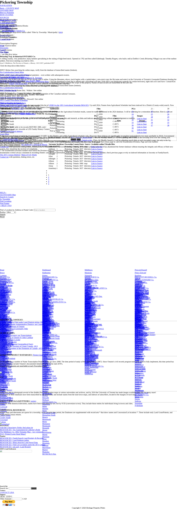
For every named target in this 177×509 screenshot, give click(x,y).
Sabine (137, 310)
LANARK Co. (48, 296)
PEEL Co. (88, 299)
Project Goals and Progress (43, 355)
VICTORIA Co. (141, 291)
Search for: (4, 488)
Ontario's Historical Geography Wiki (14, 329)
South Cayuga (90, 331)
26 (168, 114)
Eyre (2, 391)
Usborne (138, 316)
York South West (141, 335)
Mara (44, 337)
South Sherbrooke (91, 367)
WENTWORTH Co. (143, 349)
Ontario (87, 284)
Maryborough (47, 350)
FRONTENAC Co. (7, 299)
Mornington (46, 432)
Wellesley (138, 345)
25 (152, 114)
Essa (1, 380)
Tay (136, 313)
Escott (2, 374)
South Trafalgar (90, 372)
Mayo (44, 363)
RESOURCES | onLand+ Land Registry (15, 447)
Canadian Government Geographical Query (16, 344)
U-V (136, 309)
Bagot (2, 313)
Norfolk (88, 278)
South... (88, 317)
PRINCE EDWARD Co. (144, 280)
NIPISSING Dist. (91, 283)
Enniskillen (4, 363)
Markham (46, 344)
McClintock (46, 367)
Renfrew (138, 275)
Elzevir (2, 357)
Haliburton (46, 273)
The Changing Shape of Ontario (12, 326)
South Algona (90, 324)
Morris (44, 435)
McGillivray (47, 374)
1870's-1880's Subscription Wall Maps (14, 78)
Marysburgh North (49, 352)
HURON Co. (47, 288)
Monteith (45, 428)
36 (133, 125)
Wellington (139, 292)
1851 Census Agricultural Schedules (14, 100)
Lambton (45, 287)
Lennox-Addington (49, 295)
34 (152, 123)
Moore (44, 430)
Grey (2, 298)
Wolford (138, 384)
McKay (45, 376)
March (44, 339)
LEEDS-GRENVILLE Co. (52, 299)
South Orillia (89, 361)
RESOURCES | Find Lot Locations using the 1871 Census (22, 445)
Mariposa (45, 341)
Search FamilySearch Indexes (11, 131)
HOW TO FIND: (6, 15)
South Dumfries (91, 341)
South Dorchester (91, 339)
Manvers (45, 335)
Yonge (137, 326)
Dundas (3, 281)
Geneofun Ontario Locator (10, 340)
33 (133, 123)
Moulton (45, 441)
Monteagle (46, 426)
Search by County (7, 197)
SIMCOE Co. (140, 285)
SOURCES (4, 17)
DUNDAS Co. (6, 288)
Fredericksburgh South (51, 338)
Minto (44, 411)
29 (168, 117)
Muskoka (88, 273)
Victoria (138, 284)
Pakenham (89, 319)
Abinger (3, 310)
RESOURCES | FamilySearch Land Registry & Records (21, 438)
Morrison (45, 437)
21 (133, 111)
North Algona (90, 310)
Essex (2, 289)
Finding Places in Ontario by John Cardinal (16, 338)
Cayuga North (47, 281)
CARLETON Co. (7, 283)
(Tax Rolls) (4, 52)
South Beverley (90, 326)
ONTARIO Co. (91, 291)
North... (88, 303)
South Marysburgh (92, 354)
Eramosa (3, 367)
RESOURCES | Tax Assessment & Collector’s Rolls (20, 430)
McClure (45, 370)
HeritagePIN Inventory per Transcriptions (16, 335)
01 (133, 131)
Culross (3, 422)
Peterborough (90, 298)
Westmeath (139, 352)
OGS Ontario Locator (8, 342)
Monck (45, 417)
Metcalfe (45, 398)
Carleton (3, 275)
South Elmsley (90, 346)
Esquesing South (6, 378)
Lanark (45, 289)
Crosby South (5, 418)
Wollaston (138, 386)
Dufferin (3, 278)
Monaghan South (48, 415)
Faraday (45, 310)
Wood (137, 388)
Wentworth (139, 295)
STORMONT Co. (142, 288)
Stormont (138, 281)
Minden (45, 409)
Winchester (139, 378)
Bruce (2, 273)
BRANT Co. (5, 277)
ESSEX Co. (4, 296)
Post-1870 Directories (8, 90)
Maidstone (46, 328)
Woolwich (139, 395)
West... (137, 311)
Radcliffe (88, 321)
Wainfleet (138, 321)
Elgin (2, 287)
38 (168, 125)
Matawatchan (47, 357)
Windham (138, 380)
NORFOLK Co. (91, 285)
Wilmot (137, 375)
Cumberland (4, 424)
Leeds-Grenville (48, 292)
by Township (5, 199)
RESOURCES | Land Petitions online (14, 440)
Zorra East (139, 339)
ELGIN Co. (4, 294)
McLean (45, 383)
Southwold (89, 374)
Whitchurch (139, 360)
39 (133, 128)
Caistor (2, 316)
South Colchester (91, 335)
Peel (86, 292)
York (136, 298)
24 (133, 114)
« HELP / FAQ (6, 206)
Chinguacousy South (8, 381)
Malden (45, 333)
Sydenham (139, 406)
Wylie (137, 397)
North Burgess (90, 315)
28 (152, 117)
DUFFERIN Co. (6, 285)
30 (133, 120)
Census (3, 50)
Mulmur (45, 445)
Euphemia (4, 387)
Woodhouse (139, 391)
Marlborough (47, 346)
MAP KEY (4, 20)
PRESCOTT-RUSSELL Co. (146, 277)
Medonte (45, 389)
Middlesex (89, 270)
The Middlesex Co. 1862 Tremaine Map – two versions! (21, 432)
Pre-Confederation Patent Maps (12, 72)
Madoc (45, 326)
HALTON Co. (48, 283)
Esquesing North (6, 376)
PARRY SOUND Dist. (93, 296)
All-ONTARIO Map (8, 195)
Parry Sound (89, 289)
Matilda (45, 361)
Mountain (46, 443)
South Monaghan (91, 357)
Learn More (4, 134)
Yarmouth (138, 324)
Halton (44, 275)
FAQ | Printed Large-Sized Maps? (13, 434)
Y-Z (136, 317)
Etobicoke (4, 385)
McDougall (46, 372)
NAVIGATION (6, 5)
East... (2, 314)
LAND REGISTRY (8, 23)
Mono (44, 422)
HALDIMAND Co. (50, 277)
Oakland (88, 316)
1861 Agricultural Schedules (11, 103)
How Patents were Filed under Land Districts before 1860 (22, 322)
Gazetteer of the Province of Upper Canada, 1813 (19, 346)
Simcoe (137, 278)
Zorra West (139, 341)
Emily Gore (4, 361)
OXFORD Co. (90, 294)
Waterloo (138, 287)
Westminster (139, 354)
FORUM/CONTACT (8, 26)
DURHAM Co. (6, 291)
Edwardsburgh (5, 331)
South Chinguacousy (93, 333)
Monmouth (46, 419)
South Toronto (90, 370)
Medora (45, 391)
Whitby (137, 356)
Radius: (3, 212)
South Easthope (91, 344)
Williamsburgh (140, 371)
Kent (44, 284)
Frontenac (4, 292)
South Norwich (90, 359)
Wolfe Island (139, 382)
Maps (2, 46)
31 (152, 120)
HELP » (3, 193)
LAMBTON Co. (48, 294)
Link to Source (96, 147)
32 (168, 120)
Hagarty (45, 316)
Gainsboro (46, 313)
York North (139, 331)
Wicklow (138, 362)
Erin (1, 370)
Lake (44, 321)
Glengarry (4, 295)
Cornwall (3, 407)
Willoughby (139, 373)
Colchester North (6, 398)
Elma (2, 350)
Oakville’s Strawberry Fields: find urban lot (16, 428)
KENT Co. (46, 291)
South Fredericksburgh (93, 350)
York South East (141, 333)
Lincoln (45, 298)
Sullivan (138, 401)
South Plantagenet (91, 363)
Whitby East (139, 358)
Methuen (45, 400)
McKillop (46, 380)
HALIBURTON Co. (50, 280)
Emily (2, 359)
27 (133, 117)
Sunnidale (138, 403)
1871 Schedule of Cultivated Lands (13, 106)
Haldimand (46, 270)
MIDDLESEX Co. (92, 277)
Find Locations (5, 201)
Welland (138, 289)
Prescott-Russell (141, 270)
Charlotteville (5, 374)
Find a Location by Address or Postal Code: (16, 210)
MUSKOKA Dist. (92, 280)
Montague (46, 424)
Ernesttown (4, 372)
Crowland (4, 420)
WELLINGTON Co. (143, 299)
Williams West (140, 369)
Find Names (4, 203)
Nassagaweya (90, 313)
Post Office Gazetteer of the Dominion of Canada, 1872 (21, 348)
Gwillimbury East (49, 376)
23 (168, 111)
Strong (137, 399)
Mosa (44, 439)
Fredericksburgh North (51, 336)
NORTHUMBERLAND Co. (96, 288)
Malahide (45, 331)
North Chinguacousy (93, 319)
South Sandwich (91, 365)
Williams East (140, 367)
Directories (4, 48)
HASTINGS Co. (48, 285)
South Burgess (90, 328)
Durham (3, 284)
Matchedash (46, 359)
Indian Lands (47, 319)
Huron (44, 281)
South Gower (90, 352)
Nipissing (88, 275)
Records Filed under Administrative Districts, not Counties (22, 324)
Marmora (45, 348)
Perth (87, 295)
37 (152, 125)
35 (168, 123)
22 (152, 111)
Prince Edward (140, 273)
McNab (45, 387)
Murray (45, 450)
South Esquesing (91, 348)
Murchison (46, 448)
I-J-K (44, 311)
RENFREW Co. (141, 283)
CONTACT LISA (7, 492)
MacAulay (46, 324)
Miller (44, 406)
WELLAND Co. (141, 296)
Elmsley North (5, 352)
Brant (2, 270)
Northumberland (91, 281)
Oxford (87, 287)
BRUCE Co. (5, 280)
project (9, 390)
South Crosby (90, 337)
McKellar (45, 378)
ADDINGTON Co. (7, 312)
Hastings (45, 278)
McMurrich (46, 385)
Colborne (3, 396)
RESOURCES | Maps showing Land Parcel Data (19, 442)
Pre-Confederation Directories (11, 88)
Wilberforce (139, 365)
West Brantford (140, 319)
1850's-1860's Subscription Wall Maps (14, 75)
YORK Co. (139, 328)
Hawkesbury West (49, 348)
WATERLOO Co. (142, 294)
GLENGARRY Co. (50, 335)
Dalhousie (4, 319)
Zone (137, 337)
